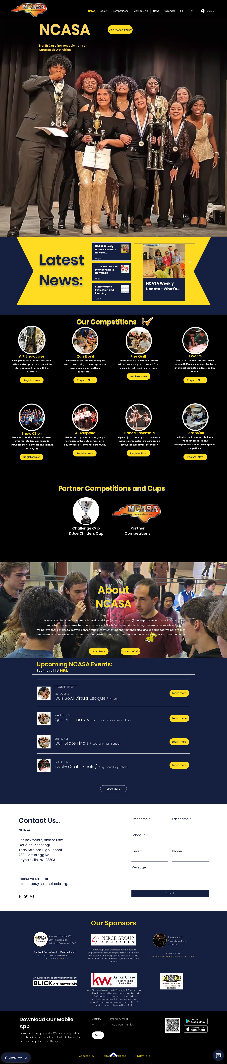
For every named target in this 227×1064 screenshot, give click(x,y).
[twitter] (26, 896)
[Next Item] (189, 260)
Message (138, 867)
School (138, 835)
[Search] (181, 11)
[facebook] (187, 11)
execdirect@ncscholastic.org (42, 883)
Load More (113, 789)
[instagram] (192, 11)
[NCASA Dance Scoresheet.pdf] (113, 1055)
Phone (177, 851)
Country (96, 1019)
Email (136, 851)
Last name (181, 819)
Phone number (119, 1019)
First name (140, 819)
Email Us (63, 958)
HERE (63, 670)
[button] (80, 698)
